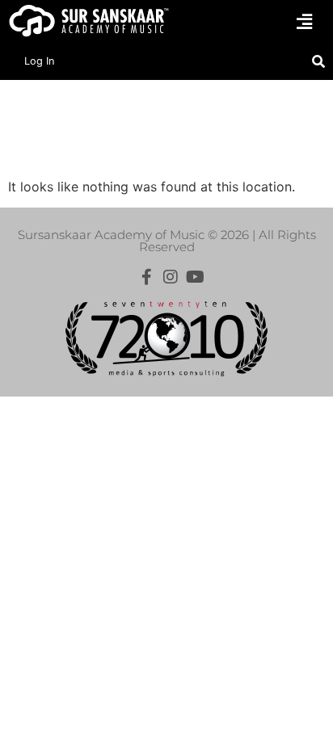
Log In (39, 61)
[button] (305, 21)
